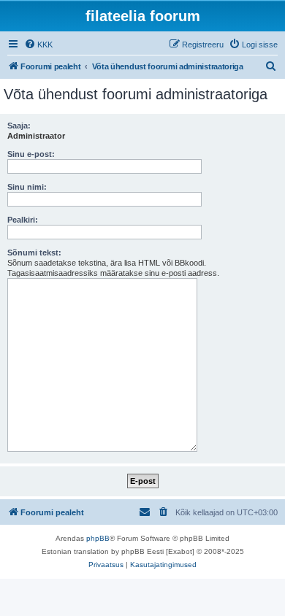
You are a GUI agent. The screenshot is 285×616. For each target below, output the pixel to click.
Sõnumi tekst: (34, 252)
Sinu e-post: (31, 154)
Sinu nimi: (27, 186)
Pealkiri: (22, 219)
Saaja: (19, 125)
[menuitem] (38, 44)
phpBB (98, 538)
